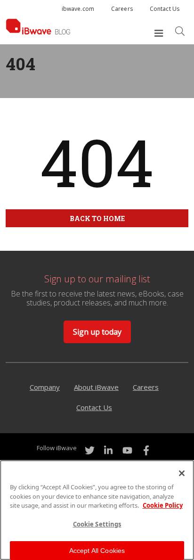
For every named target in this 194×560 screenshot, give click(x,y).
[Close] (181, 473)
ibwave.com (78, 9)
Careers (122, 9)
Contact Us (164, 9)
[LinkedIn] (108, 450)
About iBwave (96, 387)
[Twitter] (89, 450)
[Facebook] (146, 450)
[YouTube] (127, 450)
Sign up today (97, 332)
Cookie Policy (163, 505)
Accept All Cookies (97, 550)
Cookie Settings (97, 524)
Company (45, 387)
